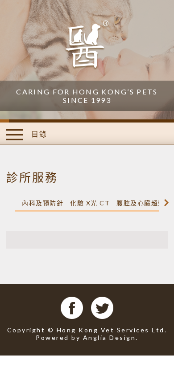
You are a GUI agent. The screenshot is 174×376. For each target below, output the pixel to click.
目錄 (38, 134)
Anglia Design (109, 337)
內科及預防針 (42, 203)
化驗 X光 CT (90, 203)
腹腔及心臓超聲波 (144, 203)
